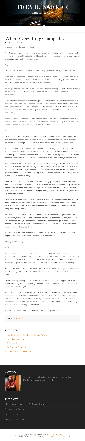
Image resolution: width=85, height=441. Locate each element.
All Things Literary (17, 318)
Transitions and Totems (16, 339)
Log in (68, 436)
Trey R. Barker (42, 7)
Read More (56, 380)
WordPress (61, 436)
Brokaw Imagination (55, 434)
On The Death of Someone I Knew (20, 351)
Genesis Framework (48, 436)
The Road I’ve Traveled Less (18, 347)
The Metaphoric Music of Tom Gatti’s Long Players (27, 335)
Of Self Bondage (13, 343)
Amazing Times (34, 436)
